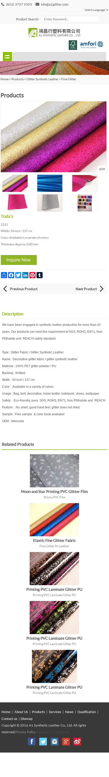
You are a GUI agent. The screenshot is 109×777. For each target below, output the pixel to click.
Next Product (86, 289)
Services (55, 712)
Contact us (9, 719)
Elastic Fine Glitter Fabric (54, 540)
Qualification (87, 712)
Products (17, 79)
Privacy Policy (25, 732)
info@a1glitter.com (54, 4)
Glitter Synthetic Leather (42, 79)
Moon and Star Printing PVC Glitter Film (54, 491)
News (69, 712)
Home (6, 712)
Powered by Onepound (52, 732)
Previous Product (24, 289)
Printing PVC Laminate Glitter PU (54, 589)
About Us (21, 712)
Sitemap (26, 719)
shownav (7, 56)
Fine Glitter (68, 79)
